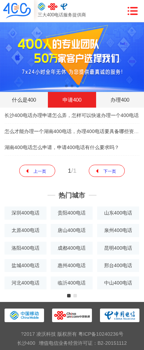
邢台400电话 (118, 265)
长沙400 (26, 343)
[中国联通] (53, 6)
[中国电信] (64, 6)
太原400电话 (25, 230)
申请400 (72, 100)
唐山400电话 (72, 230)
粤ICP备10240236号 (100, 334)
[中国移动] (41, 6)
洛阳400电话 (25, 248)
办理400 (119, 100)
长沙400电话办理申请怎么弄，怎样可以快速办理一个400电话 (72, 115)
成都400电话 (72, 248)
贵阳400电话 (72, 213)
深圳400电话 (25, 213)
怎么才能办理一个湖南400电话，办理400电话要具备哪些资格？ (72, 131)
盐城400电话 (25, 265)
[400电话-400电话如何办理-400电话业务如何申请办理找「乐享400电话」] (17, 11)
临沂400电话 (72, 283)
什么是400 (24, 100)
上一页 (40, 171)
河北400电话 (25, 283)
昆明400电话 (118, 248)
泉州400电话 (118, 230)
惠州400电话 (72, 265)
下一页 (109, 171)
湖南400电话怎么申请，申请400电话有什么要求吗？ (62, 147)
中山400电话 (118, 283)
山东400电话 (118, 213)
